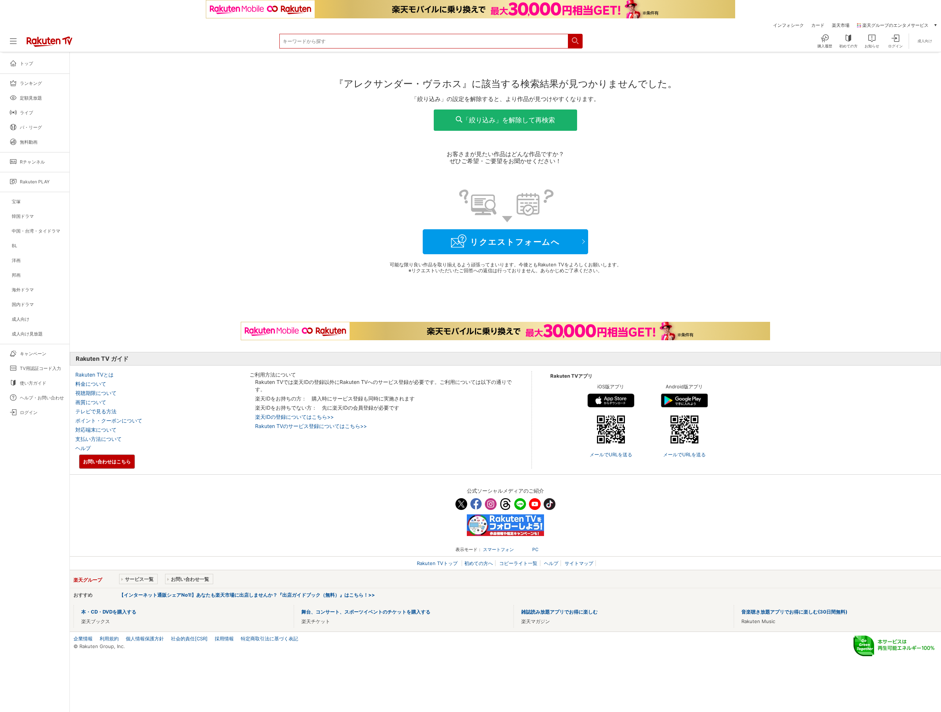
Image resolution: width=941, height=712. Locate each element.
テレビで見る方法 (96, 411)
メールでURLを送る (611, 454)
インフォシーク (788, 25)
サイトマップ (579, 563)
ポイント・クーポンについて (108, 420)
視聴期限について (96, 393)
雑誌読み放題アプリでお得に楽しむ (559, 612)
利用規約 (109, 638)
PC (535, 549)
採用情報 (224, 638)
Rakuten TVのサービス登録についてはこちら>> (311, 426)
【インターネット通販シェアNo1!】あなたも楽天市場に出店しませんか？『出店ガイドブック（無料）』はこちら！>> (247, 595)
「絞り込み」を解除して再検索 (508, 120)
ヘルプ (83, 448)
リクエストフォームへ (515, 242)
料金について (90, 384)
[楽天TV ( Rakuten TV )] (49, 44)
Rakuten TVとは (94, 374)
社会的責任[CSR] (189, 638)
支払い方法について (98, 439)
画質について (90, 402)
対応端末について (96, 430)
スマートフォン (498, 549)
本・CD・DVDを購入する (108, 612)
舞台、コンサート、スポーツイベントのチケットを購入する (365, 612)
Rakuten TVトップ (438, 563)
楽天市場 (840, 25)
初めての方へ (478, 563)
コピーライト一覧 (518, 563)
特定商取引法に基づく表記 (269, 638)
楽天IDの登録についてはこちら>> (294, 417)
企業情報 (83, 638)
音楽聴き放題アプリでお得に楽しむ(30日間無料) (794, 612)
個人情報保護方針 (145, 638)
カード (817, 25)
